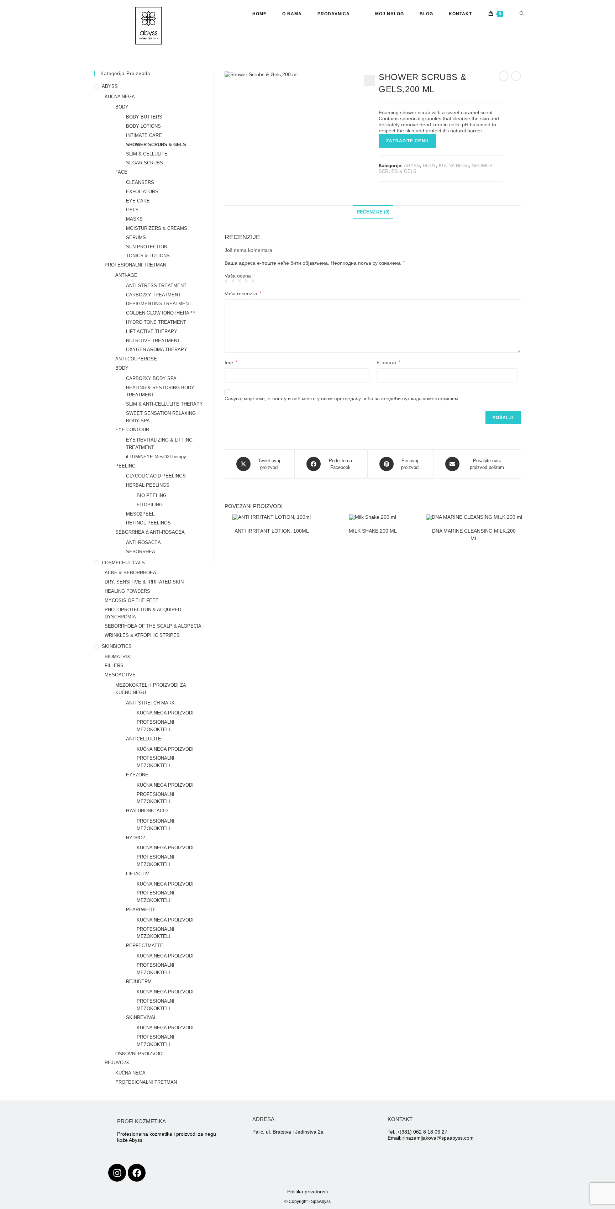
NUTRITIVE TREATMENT (153, 340)
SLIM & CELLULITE (147, 154)
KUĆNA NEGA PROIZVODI (165, 713)
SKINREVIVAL (141, 1017)
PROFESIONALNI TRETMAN (135, 265)
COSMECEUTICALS (123, 562)
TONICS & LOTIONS (148, 255)
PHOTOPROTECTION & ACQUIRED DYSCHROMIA (143, 613)
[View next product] (516, 76)
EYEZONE (137, 774)
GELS (132, 209)
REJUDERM (139, 981)
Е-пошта (388, 362)
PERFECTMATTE (144, 945)
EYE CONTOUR (132, 429)
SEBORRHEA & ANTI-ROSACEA (150, 532)
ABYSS (412, 165)
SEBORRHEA (140, 551)
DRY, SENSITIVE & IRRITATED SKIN (144, 582)
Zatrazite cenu (407, 140)
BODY (429, 165)
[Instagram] (117, 1173)
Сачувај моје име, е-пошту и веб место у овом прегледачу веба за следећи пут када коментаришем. (342, 398)
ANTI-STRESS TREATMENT (156, 285)
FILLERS (114, 665)
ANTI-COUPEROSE (136, 358)
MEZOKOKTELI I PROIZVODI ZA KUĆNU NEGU (150, 688)
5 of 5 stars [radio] (254, 281)
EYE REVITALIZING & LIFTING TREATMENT (159, 443)
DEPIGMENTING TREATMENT (158, 303)
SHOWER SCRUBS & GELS (156, 144)
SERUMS (136, 237)
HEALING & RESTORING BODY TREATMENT (160, 391)
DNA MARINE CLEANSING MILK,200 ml (474, 534)
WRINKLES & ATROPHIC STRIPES (142, 635)
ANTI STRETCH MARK (150, 703)
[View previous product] (504, 76)
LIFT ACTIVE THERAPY (151, 331)
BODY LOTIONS (143, 126)
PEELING (125, 466)
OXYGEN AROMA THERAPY (156, 349)
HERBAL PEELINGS (147, 485)
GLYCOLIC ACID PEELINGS (156, 476)
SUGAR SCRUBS (144, 162)
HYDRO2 (135, 837)
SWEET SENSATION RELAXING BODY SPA (161, 417)
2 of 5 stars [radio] (233, 281)
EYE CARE (138, 201)
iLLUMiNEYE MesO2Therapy (156, 456)
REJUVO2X (117, 1062)
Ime (231, 362)
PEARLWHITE (141, 909)
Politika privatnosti (307, 1191)
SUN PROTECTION (146, 246)
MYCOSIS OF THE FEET (131, 600)
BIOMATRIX (117, 656)
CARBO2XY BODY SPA (151, 378)
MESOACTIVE (120, 674)
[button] (369, 80)
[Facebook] (137, 1173)
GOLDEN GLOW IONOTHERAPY (161, 313)
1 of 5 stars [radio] (227, 281)
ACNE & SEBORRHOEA (130, 572)
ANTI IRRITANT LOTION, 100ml (272, 531)
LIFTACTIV (137, 873)
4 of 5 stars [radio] (247, 281)
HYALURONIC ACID (147, 810)
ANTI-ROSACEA (143, 542)
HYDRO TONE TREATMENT (156, 322)
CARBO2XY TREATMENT (153, 294)
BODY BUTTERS (144, 117)
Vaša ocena (240, 275)
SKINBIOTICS (117, 646)
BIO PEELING (152, 495)
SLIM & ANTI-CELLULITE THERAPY (164, 404)
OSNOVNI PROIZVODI (139, 1053)
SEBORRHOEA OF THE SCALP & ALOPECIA (153, 626)
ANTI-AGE (126, 275)
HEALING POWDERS (127, 591)
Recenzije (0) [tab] (373, 212)
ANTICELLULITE (143, 738)
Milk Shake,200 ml (373, 531)
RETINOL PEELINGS (148, 523)
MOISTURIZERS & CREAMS (156, 228)
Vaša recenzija (243, 293)
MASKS (134, 219)
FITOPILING (150, 504)
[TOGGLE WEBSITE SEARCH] (522, 13)
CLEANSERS (140, 182)
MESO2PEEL (140, 514)
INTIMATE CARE (144, 135)
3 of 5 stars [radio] (240, 281)
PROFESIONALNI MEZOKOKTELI (155, 725)
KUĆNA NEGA (454, 165)
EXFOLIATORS (142, 191)
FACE (121, 172)
